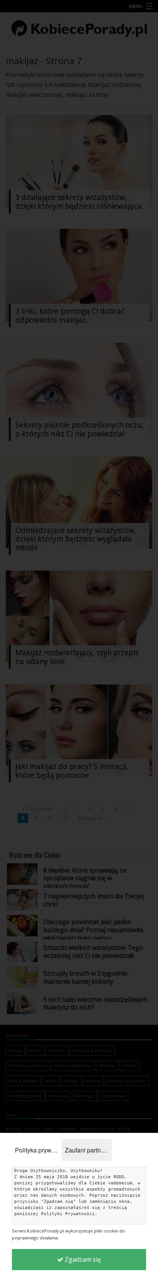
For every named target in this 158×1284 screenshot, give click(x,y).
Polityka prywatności (38, 1150)
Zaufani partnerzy (88, 1150)
